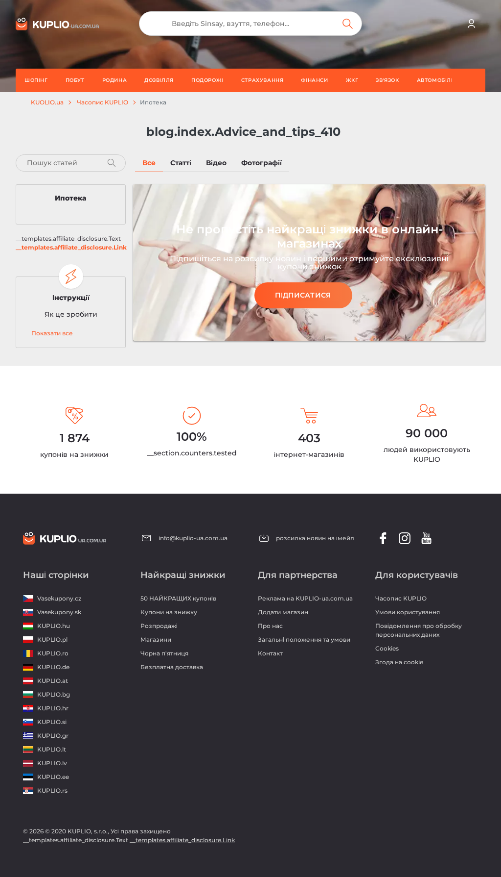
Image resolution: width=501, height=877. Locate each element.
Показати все (52, 333)
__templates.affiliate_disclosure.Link (71, 247)
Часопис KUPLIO (102, 102)
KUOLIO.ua (47, 102)
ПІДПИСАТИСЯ (303, 295)
